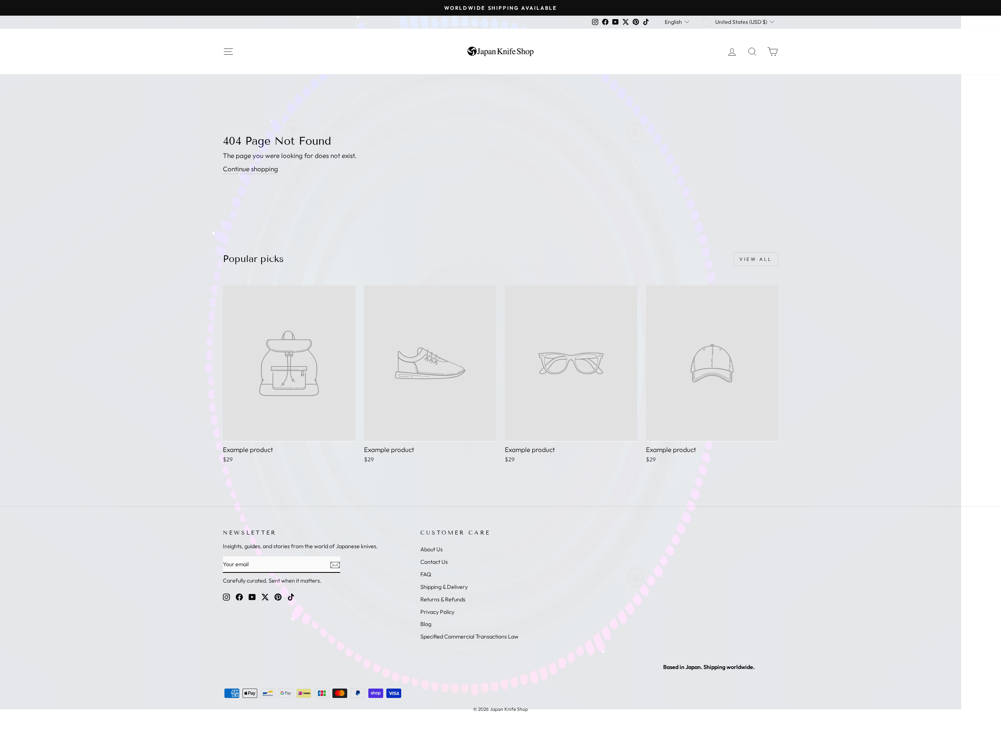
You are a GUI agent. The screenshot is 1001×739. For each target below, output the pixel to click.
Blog (425, 624)
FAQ (425, 574)
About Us (431, 549)
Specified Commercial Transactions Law (469, 636)
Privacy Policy (437, 611)
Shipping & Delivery (444, 586)
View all (755, 259)
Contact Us (434, 561)
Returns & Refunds (442, 599)
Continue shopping (250, 169)
